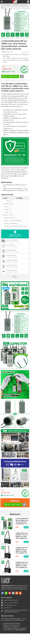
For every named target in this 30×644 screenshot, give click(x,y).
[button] (3, 23)
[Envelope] (13, 593)
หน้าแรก (2, 4)
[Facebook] (2, 593)
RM (11, 201)
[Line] (6, 593)
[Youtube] (9, 593)
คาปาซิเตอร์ (7, 4)
